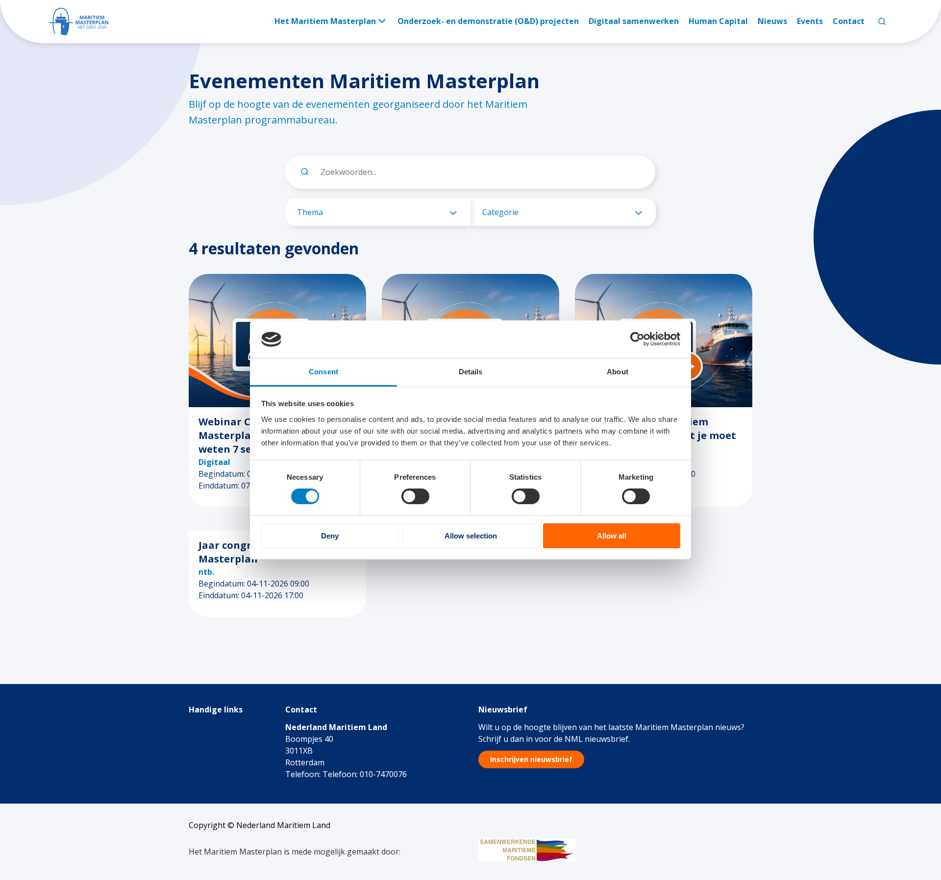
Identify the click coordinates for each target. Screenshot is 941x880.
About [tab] (617, 371)
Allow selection (471, 536)
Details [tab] (471, 371)
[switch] (415, 496)
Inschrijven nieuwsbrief (531, 759)
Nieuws (772, 21)
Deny (330, 536)
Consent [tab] (323, 371)
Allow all (611, 536)
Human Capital (718, 21)
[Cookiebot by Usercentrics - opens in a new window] (637, 339)
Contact (849, 21)
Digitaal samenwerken (634, 21)
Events (810, 21)
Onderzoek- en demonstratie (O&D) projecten (488, 21)
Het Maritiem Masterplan (325, 21)
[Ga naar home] (78, 21)
